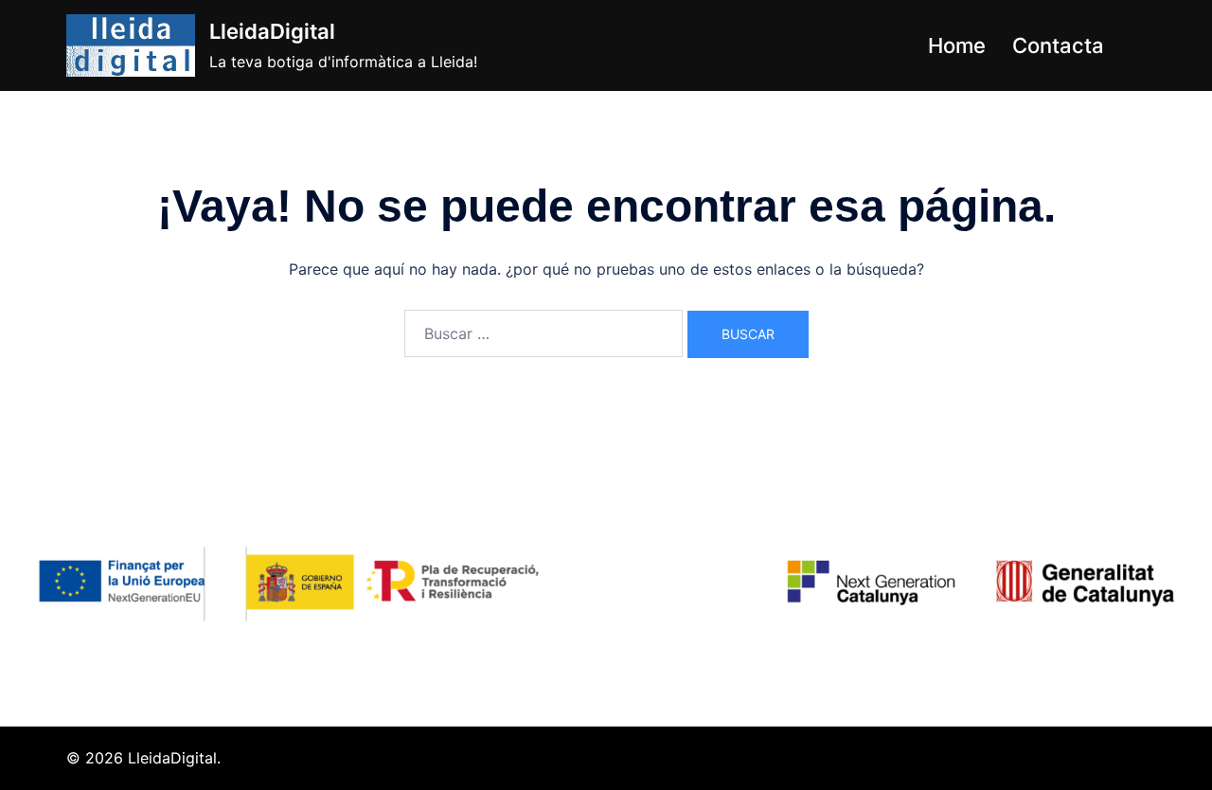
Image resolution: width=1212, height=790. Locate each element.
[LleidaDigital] (130, 45)
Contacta (1058, 45)
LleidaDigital (272, 31)
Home (957, 45)
